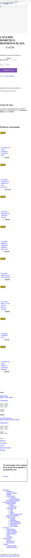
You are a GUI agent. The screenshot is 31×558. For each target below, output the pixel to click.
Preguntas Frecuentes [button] (5, 447)
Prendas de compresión (13, 515)
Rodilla (12, 505)
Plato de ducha (10, 542)
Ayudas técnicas (11, 529)
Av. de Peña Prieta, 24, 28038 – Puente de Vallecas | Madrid (9, 418)
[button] (6, 476)
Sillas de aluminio (14, 499)
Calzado (5, 544)
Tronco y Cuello (11, 517)
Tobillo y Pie (13, 506)
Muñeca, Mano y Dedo (16, 514)
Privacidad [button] (3, 440)
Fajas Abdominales (15, 521)
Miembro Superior (11, 508)
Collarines (12, 518)
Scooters (9, 494)
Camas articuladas (11, 530)
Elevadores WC (11, 541)
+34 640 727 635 (4, 422)
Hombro (12, 512)
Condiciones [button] (3, 443)
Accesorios (13, 497)
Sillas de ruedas (11, 496)
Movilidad (6, 490)
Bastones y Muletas (12, 493)
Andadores (9, 491)
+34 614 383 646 (4, 400)
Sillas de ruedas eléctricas (13, 500)
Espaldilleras (13, 520)
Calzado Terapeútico (10, 76)
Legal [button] (1, 438)
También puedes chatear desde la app (9, 556)
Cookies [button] (2, 445)
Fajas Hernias (13, 524)
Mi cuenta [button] (2, 450)
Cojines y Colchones (12, 532)
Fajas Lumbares (14, 526)
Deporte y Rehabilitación (9, 502)
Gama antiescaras (11, 533)
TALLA (9, 58)
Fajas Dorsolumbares (15, 523)
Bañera (8, 539)
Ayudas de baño (7, 538)
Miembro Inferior (11, 503)
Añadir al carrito (8, 70)
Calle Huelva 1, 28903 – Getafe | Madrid (6, 396)
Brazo (11, 509)
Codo (11, 511)
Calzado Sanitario (11, 545)
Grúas (8, 535)
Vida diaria (6, 527)
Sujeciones (9, 536)
